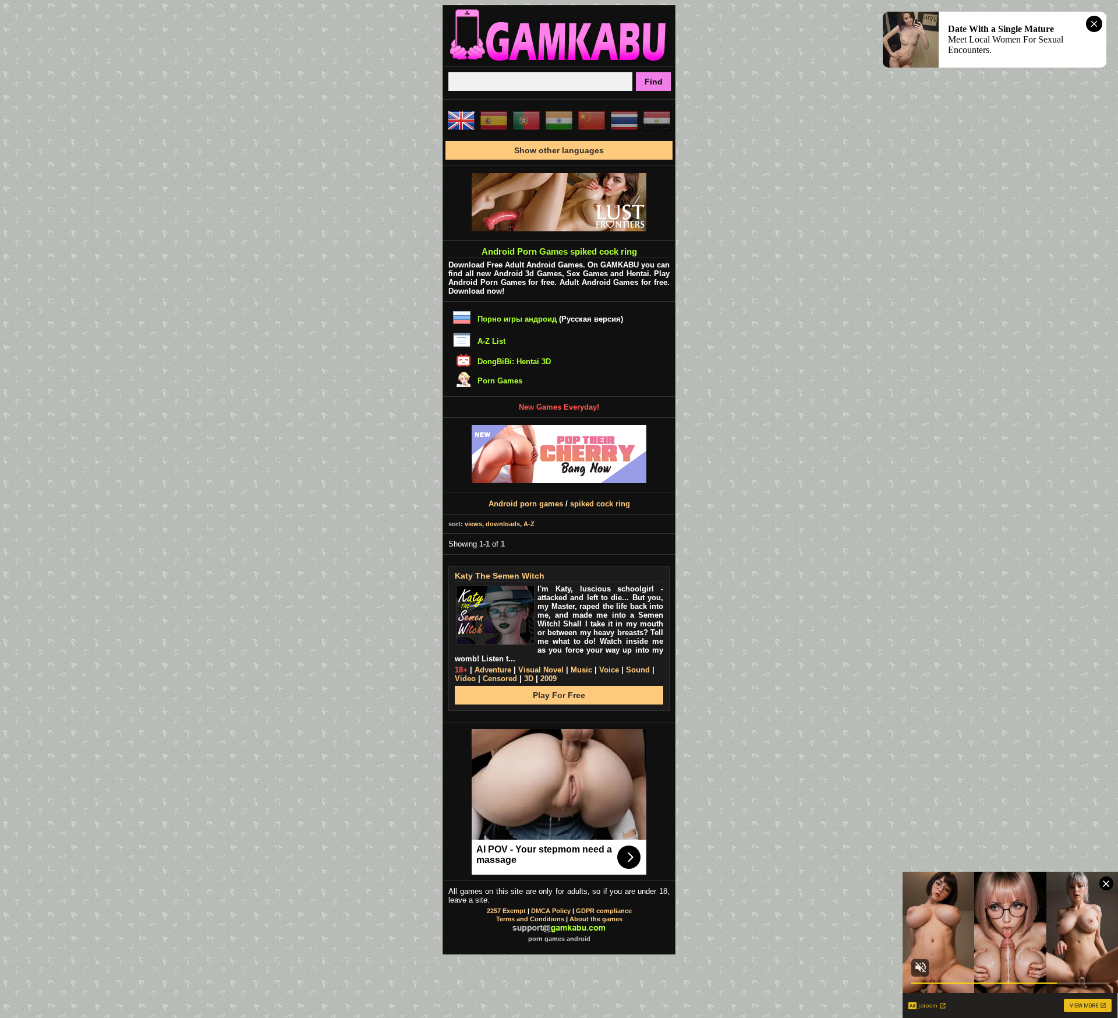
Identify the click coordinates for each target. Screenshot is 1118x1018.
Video (465, 678)
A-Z (529, 523)
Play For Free (559, 695)
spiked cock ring (600, 503)
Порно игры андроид (517, 319)
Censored (500, 678)
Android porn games (526, 503)
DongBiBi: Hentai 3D (514, 361)
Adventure (493, 669)
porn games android (559, 938)
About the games (595, 918)
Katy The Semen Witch (499, 575)
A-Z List (491, 341)
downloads (503, 523)
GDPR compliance (604, 910)
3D (528, 678)
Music (581, 669)
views (473, 523)
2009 (548, 678)
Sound (638, 669)
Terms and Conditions (530, 918)
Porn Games (499, 380)
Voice (609, 669)
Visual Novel (541, 669)
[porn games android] (559, 61)
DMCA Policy (551, 910)
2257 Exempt (506, 910)
